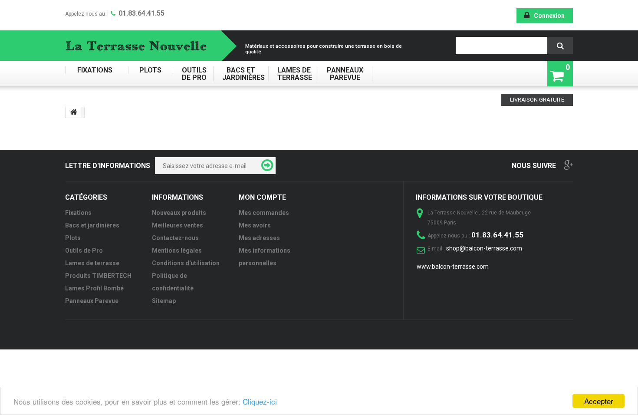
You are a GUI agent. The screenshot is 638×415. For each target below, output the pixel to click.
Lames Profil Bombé (94, 288)
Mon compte (262, 197)
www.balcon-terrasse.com (453, 266)
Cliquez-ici (260, 401)
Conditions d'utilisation (186, 263)
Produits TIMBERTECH (98, 275)
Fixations (96, 70)
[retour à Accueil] (74, 112)
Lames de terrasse (293, 73)
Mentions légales (177, 250)
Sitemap (164, 300)
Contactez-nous (175, 237)
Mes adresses (259, 237)
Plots (150, 70)
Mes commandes (264, 212)
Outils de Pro (193, 73)
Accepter (598, 400)
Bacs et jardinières (240, 73)
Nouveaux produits (179, 212)
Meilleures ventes (177, 225)
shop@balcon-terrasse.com (484, 248)
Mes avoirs (255, 225)
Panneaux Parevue (345, 73)
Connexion (549, 15)
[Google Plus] (568, 164)
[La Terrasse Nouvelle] (142, 46)
